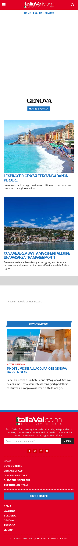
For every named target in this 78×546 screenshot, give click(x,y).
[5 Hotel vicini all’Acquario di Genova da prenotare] (39, 345)
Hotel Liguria (38, 108)
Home (27, 13)
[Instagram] (35, 451)
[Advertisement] (39, 56)
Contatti (53, 538)
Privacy (64, 538)
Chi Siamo (40, 538)
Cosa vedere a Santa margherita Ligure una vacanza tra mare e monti (37, 255)
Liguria (37, 13)
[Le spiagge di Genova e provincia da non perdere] (39, 146)
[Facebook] (29, 451)
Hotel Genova (16, 364)
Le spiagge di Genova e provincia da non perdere (36, 178)
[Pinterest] (41, 451)
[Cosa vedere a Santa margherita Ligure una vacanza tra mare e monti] (39, 223)
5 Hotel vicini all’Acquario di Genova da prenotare (37, 370)
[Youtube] (47, 451)
